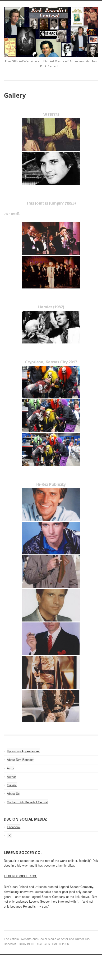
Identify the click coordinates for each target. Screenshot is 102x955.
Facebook (13, 827)
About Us (13, 793)
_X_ (9, 835)
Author (11, 776)
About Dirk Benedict (20, 759)
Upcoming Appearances (23, 751)
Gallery (12, 785)
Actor (10, 768)
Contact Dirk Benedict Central (27, 802)
